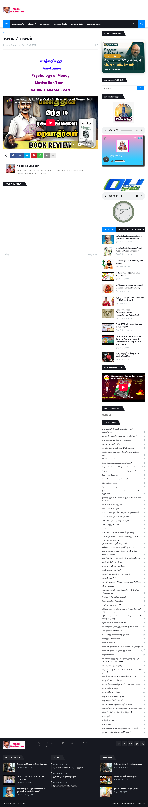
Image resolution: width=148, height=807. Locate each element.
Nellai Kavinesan (28, 166)
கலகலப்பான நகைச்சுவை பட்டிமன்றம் (123, 574)
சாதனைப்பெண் (123, 654)
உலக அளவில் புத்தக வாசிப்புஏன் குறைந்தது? (123, 532)
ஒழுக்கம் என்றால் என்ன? (123, 570)
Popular (109, 229)
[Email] (47, 155)
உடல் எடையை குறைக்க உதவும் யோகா (123, 516)
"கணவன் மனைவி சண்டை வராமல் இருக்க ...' (123, 436)
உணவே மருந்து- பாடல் (123, 524)
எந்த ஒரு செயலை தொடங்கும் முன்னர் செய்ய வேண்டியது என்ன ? (123, 553)
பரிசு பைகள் (123, 724)
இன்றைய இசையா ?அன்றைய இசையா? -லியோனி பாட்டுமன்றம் (123, 499)
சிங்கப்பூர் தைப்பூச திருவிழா (123, 665)
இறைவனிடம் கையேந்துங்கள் (123, 504)
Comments (138, 229)
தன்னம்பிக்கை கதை (123, 688)
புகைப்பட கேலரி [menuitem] (60, 23)
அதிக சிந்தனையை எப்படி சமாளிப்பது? (123, 462)
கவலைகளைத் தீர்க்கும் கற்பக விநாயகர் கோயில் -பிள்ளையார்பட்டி (123, 591)
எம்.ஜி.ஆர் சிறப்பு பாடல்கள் (123, 562)
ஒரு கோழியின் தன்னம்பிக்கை (123, 566)
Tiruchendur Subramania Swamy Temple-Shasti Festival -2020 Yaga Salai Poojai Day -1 (129, 340)
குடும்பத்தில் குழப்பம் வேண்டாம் (123, 622)
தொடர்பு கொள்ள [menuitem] (94, 23)
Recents (123, 229)
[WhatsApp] (40, 155)
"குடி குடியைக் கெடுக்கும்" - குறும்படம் (123, 440)
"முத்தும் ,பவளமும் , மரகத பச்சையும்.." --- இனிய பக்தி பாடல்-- (130, 298)
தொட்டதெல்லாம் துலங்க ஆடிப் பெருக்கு (123, 704)
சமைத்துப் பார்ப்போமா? (123, 638)
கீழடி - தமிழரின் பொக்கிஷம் (123, 601)
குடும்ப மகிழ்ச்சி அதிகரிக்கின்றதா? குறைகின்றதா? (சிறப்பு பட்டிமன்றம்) (123, 610)
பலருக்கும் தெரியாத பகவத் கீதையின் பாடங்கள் (123, 728)
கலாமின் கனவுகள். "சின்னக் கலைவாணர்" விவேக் (123, 582)
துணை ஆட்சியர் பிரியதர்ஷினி (64, 776)
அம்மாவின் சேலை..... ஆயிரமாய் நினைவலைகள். (123, 478)
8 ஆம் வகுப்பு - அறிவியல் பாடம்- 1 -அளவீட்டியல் (129, 274)
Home (115, 803)
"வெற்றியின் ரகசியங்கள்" (123, 458)
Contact (141, 803)
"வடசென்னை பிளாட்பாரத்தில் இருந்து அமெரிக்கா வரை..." (123, 453)
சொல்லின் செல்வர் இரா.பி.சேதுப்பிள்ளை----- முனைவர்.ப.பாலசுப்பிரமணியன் (127, 312)
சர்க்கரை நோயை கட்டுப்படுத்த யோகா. (122, 650)
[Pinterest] (34, 155)
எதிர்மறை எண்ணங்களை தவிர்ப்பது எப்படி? (123, 547)
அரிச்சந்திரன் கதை (123, 482)
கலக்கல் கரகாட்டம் (123, 578)
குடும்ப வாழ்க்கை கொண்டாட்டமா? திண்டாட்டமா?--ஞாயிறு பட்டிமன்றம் (123, 617)
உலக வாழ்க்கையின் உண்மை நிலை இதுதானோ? (123, 536)
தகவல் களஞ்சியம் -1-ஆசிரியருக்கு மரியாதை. (123, 676)
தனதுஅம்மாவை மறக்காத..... (123, 680)
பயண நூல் (123, 716)
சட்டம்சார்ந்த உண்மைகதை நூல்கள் (123, 634)
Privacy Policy (127, 803)
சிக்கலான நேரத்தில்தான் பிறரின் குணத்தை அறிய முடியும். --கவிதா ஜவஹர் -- (123, 660)
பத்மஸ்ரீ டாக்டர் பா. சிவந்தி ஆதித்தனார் (123, 712)
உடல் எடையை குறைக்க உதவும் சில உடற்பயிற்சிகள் (123, 512)
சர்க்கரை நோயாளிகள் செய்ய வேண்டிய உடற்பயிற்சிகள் (123, 647)
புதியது (7, 254)
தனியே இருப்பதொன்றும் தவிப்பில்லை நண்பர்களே (123, 684)
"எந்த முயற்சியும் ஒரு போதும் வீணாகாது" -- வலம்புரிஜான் (123, 430)
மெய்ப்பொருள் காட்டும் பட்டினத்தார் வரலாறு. (129, 262)
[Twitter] (27, 155)
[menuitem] (6, 24)
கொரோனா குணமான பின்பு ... (123, 630)
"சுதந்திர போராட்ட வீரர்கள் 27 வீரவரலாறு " (123, 448)
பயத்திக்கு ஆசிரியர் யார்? (123, 720)
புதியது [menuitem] (31, 23)
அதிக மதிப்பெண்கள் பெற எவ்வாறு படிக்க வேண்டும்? (123, 466)
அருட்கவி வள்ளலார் (123, 486)
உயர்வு (123, 528)
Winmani (21, 803)
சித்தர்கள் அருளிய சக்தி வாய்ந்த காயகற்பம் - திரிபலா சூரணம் (123, 671)
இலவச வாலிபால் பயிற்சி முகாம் (65, 786)
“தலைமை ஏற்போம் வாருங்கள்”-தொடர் (123, 732)
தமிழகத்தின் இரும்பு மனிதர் (123, 700)
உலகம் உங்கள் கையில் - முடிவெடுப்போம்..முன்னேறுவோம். (123, 542)
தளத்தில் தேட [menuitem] (77, 23)
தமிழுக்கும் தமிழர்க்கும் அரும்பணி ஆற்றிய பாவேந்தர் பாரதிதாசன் (129, 249)
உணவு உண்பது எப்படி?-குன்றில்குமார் (123, 520)
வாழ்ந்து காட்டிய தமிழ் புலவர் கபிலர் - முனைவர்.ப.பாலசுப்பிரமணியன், (130, 286)
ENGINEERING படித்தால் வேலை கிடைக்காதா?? (129, 325)
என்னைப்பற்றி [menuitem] (18, 23)
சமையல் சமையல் (123, 642)
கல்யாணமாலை (123, 586)
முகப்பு (5, 32)
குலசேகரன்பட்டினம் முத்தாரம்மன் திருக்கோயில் (123, 626)
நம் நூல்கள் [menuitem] (45, 23)
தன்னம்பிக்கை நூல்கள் (123, 692)
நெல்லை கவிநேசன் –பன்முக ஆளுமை (32, 764)
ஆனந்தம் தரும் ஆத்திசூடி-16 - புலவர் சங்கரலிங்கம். (128, 354)
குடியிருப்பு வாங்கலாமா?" (123, 605)
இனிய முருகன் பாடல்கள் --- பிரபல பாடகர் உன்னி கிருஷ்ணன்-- (123, 492)
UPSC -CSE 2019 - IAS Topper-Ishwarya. (31, 777)
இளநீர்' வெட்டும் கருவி (123, 508)
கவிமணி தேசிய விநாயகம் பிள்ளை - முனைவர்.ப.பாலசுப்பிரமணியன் (130, 237)
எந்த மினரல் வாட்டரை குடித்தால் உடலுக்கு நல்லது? (123, 558)
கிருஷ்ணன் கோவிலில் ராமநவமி (123, 597)
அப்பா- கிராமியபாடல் (123, 475)
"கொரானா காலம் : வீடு (123, 444)
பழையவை (92, 254)
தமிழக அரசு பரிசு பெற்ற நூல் (123, 696)
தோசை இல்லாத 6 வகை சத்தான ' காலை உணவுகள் (123, 708)
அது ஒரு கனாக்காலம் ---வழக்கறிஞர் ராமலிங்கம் (123, 470)
